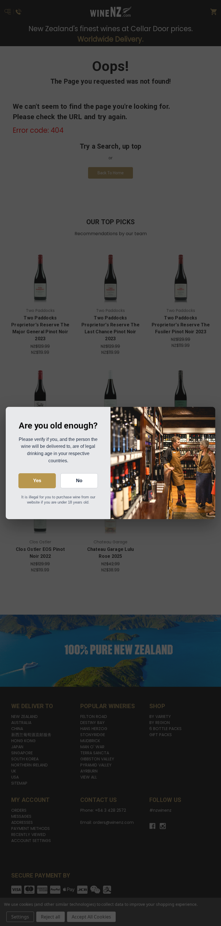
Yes (37, 480)
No (79, 480)
